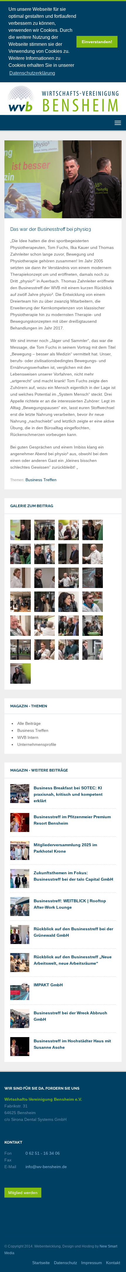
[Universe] (63, 98)
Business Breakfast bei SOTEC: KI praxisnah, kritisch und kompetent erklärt (68, 794)
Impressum (91, 1262)
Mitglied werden (23, 1192)
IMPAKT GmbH (48, 985)
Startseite (41, 1262)
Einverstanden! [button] (97, 41)
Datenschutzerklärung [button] (32, 73)
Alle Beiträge (29, 723)
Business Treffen (41, 479)
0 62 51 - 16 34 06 (42, 1153)
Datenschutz (65, 1262)
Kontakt (113, 1262)
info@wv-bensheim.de (46, 1166)
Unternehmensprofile (36, 744)
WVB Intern (27, 737)
